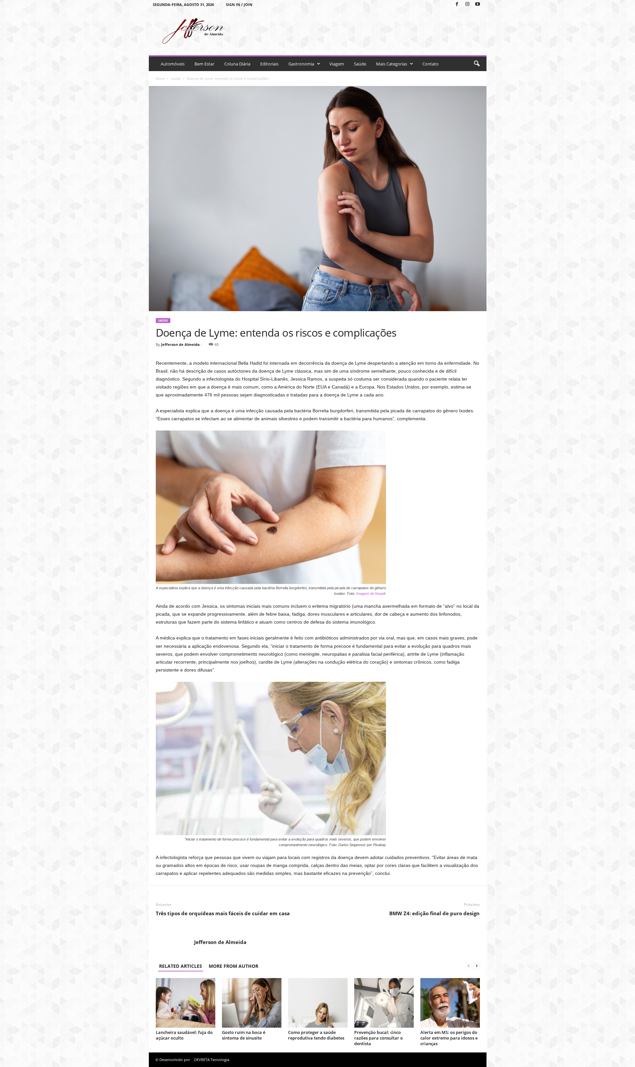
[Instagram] (467, 4)
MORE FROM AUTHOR (233, 966)
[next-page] (476, 966)
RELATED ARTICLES (180, 966)
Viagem (336, 64)
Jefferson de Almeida (180, 344)
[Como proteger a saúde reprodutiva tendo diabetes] (318, 1003)
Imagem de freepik (371, 593)
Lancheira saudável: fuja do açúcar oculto (184, 1035)
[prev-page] (468, 966)
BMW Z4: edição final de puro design (434, 913)
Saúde (360, 64)
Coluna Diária (237, 64)
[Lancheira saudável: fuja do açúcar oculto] (185, 1003)
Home (160, 78)
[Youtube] (478, 4)
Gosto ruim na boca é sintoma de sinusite (243, 1035)
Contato (430, 64)
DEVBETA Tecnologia (211, 1059)
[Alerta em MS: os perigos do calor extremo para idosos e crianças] (450, 1003)
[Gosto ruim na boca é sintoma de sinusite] (251, 1003)
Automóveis (173, 64)
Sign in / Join (239, 4)
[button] (476, 64)
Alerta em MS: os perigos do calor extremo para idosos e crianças (449, 1037)
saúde (176, 78)
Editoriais (269, 64)
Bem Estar (204, 64)
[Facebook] (457, 4)
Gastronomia (301, 64)
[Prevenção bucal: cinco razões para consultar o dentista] (384, 1003)
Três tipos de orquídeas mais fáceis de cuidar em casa (223, 913)
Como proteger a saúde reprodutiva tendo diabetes (316, 1035)
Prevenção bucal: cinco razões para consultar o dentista (378, 1037)
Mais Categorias (391, 64)
